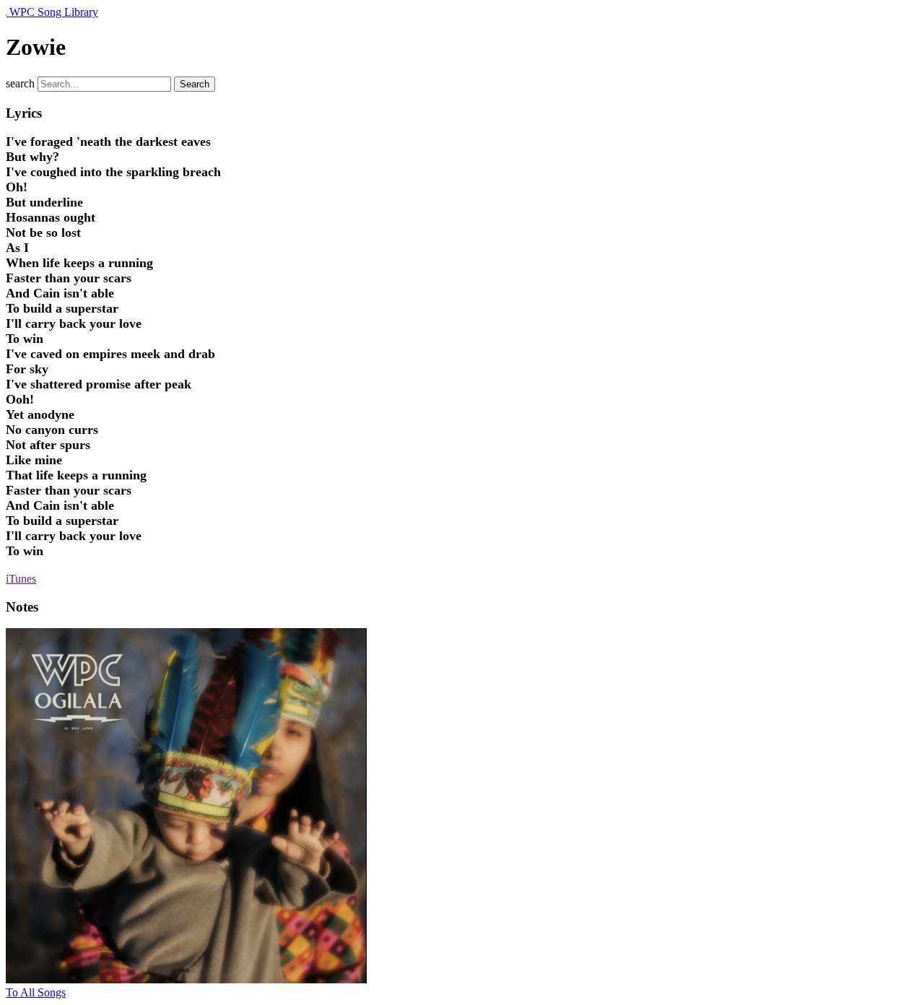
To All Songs (36, 992)
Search (194, 84)
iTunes (21, 579)
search (20, 83)
